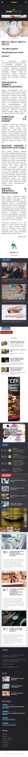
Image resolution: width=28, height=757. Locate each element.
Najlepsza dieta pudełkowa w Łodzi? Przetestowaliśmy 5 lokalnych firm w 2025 (16, 369)
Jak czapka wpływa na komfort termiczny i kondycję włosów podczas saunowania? (17, 359)
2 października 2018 (15, 486)
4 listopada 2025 (14, 494)
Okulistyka (5, 704)
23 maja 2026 (14, 684)
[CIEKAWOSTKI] (14, 534)
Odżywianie (5, 717)
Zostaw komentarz (6, 332)
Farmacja (15, 448)
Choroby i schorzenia (18, 460)
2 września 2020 (15, 676)
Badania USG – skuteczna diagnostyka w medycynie (16, 504)
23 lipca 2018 (12, 704)
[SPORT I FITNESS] (14, 611)
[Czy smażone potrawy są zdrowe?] (14, 377)
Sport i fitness (16, 468)
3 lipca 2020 (13, 501)
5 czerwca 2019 (14, 723)
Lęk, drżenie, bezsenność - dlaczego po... (17, 694)
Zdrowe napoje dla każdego (8, 719)
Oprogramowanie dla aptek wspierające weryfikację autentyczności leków (19, 451)
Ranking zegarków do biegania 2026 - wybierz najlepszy (18, 470)
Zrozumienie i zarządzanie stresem (11, 321)
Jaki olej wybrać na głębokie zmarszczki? (13, 301)
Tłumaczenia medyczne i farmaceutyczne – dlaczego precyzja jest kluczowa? (19, 457)
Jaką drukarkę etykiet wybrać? (9, 725)
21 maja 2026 (14, 691)
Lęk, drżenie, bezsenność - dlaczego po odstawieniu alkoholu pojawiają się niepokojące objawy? (19, 464)
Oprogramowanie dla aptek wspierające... (17, 679)
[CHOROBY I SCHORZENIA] (14, 572)
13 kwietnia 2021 (14, 711)
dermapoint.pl (22, 205)
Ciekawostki (15, 454)
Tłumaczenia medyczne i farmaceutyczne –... (17, 686)
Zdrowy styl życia (6, 740)
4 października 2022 (15, 478)
